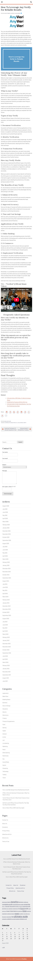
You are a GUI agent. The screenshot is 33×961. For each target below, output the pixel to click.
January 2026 (6, 527)
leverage (6, 422)
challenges (25, 902)
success (9, 916)
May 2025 (5, 553)
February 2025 (6, 562)
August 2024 (6, 581)
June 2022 (5, 656)
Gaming (4, 727)
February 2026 (6, 524)
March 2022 (5, 662)
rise (24, 913)
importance (13, 911)
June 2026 (5, 512)
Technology (5, 771)
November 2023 (7, 609)
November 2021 (6, 671)
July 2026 (5, 509)
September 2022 (7, 653)
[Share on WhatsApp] (17, 411)
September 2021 (7, 675)
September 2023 (7, 615)
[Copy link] (6, 415)
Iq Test (4, 737)
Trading (4, 774)
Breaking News (6, 699)
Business (5, 702)
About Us (4, 823)
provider (21, 913)
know (24, 911)
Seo (4, 759)
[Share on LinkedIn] (14, 411)
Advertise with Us (6, 834)
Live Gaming (6, 743)
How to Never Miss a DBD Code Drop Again (13, 807)
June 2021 (5, 681)
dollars (17, 906)
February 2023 (6, 637)
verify (24, 422)
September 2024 (7, 578)
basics (9, 902)
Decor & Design (6, 705)
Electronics (5, 715)
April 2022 (5, 659)
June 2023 (5, 624)
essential (20, 906)
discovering (13, 906)
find (19, 908)
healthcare (4, 911)
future (22, 908)
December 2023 (7, 606)
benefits (14, 901)
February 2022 (6, 665)
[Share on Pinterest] (21, 411)
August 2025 (6, 543)
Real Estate (6, 755)
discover (7, 906)
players (12, 913)
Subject (4, 464)
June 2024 (5, 587)
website (17, 919)
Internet (5, 734)
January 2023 (6, 640)
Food (4, 724)
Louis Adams (17, 13)
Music (4, 749)
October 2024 (6, 574)
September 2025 (7, 540)
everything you (5, 908)
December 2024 (7, 568)
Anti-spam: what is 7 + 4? (9, 486)
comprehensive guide (18, 904)
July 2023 (5, 621)
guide (26, 908)
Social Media (6, 762)
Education (5, 709)
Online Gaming (6, 752)
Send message (8, 493)
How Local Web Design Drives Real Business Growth (16, 789)
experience (15, 908)
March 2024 (5, 596)
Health (4, 730)
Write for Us (5, 838)
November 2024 (7, 571)
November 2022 (7, 646)
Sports (4, 765)
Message (4, 470)
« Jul (3, 947)
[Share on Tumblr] (28, 411)
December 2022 (7, 643)
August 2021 (6, 678)
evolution (11, 908)
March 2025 (5, 559)
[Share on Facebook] (6, 411)
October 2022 (6, 649)
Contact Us (5, 820)
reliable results (13, 422)
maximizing (4, 913)
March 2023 (5, 634)
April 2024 (5, 593)
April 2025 (5, 556)
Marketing (5, 746)
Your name (5, 452)
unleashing (4, 919)
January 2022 (6, 668)
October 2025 (6, 537)
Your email (5, 458)
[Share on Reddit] (25, 411)
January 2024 (6, 603)
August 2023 (6, 618)
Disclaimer (5, 827)
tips (12, 917)
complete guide (7, 904)
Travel (4, 777)
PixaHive (24, 959)
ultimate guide (21, 916)
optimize (9, 913)
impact (8, 911)
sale (26, 913)
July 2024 (5, 584)
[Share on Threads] (2, 415)
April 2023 (5, 631)
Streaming (5, 768)
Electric (5, 712)
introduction (19, 911)
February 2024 (6, 599)
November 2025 (7, 534)
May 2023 (5, 628)
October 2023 (6, 612)
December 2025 (7, 531)
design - (3, 906)
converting (27, 904)
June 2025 (5, 549)
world (25, 919)
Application (6, 693)
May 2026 (5, 515)
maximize (29, 911)
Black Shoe (8, 421)
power (17, 913)
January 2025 (6, 565)
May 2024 (5, 590)
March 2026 (5, 521)
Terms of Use (5, 841)
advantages (4, 902)
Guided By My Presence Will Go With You (17, 402)
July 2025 (5, 546)
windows (22, 919)
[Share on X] (10, 411)
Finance (5, 718)
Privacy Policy (6, 830)
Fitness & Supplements (9, 721)
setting (28, 913)
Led (3, 740)
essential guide (26, 906)
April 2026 (5, 518)
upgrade (14, 919)
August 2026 (6, 506)
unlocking (20, 422)
